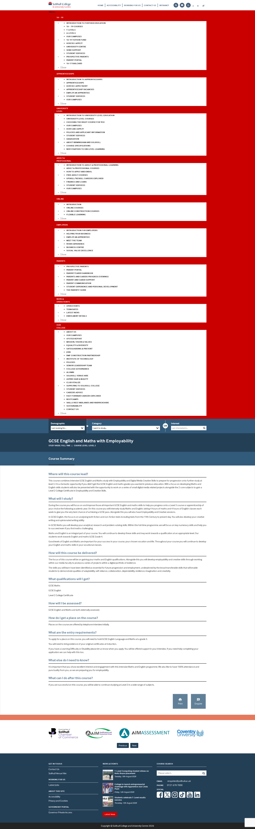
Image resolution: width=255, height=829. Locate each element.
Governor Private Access (60, 812)
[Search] (201, 773)
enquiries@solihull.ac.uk (174, 780)
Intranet (164, 5)
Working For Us (132, 5)
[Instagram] (175, 796)
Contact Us (150, 5)
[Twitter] (167, 796)
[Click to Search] (204, 428)
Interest (175, 423)
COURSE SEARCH (165, 763)
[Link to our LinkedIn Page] (197, 796)
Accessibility (114, 5)
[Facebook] (160, 796)
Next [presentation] (134, 745)
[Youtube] (190, 796)
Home (100, 5)
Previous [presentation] (123, 745)
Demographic (58, 423)
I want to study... (100, 428)
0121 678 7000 (170, 785)
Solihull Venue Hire (57, 773)
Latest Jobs (54, 784)
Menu (52, 11)
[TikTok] (182, 796)
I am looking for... (59, 428)
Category (97, 423)
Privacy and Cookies (58, 800)
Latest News (110, 814)
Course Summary (62, 459)
